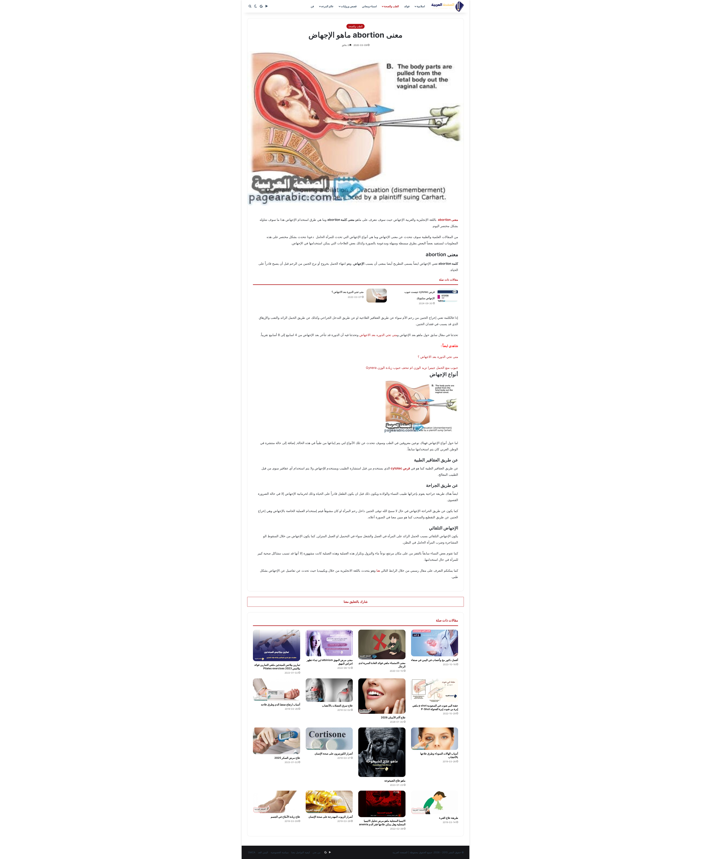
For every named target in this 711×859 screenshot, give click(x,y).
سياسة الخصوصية (280, 852)
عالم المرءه (327, 6)
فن (312, 6)
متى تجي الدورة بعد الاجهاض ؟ (348, 291)
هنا (378, 570)
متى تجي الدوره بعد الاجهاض (378, 335)
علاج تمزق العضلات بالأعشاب (337, 705)
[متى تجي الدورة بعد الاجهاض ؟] (376, 296)
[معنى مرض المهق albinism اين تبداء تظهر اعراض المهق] (329, 643)
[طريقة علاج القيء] (434, 802)
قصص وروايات (349, 6)
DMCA (251, 852)
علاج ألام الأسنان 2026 (393, 717)
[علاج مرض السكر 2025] (276, 740)
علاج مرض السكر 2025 (287, 757)
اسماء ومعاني (369, 6)
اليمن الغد (263, 852)
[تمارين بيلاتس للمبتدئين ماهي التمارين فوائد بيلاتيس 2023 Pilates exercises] (276, 645)
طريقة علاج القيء (448, 817)
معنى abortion (448, 220)
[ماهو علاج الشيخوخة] (381, 752)
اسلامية (421, 6)
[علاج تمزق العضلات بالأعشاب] (329, 690)
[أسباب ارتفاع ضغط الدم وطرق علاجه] (276, 689)
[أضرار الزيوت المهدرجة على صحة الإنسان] (329, 802)
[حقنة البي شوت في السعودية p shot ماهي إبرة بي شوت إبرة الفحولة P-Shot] (434, 690)
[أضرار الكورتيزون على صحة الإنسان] (329, 738)
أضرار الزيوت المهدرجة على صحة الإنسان (330, 816)
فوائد (407, 6)
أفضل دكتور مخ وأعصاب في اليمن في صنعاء (434, 660)
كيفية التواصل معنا (300, 852)
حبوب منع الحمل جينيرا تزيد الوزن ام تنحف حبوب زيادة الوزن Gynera (412, 368)
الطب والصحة (391, 6)
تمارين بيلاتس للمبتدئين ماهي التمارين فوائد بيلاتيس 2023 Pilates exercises (277, 666)
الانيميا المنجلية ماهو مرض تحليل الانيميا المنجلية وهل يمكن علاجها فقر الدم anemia (382, 822)
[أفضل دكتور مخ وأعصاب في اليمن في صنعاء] (434, 643)
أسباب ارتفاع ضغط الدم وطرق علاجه (280, 704)
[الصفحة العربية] (447, 6)
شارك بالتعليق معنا (356, 602)
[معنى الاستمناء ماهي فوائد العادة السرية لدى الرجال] (381, 644)
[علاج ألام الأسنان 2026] (381, 696)
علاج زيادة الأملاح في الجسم (285, 816)
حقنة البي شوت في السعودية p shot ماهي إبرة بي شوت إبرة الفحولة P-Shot (435, 707)
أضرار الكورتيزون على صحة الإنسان (334, 753)
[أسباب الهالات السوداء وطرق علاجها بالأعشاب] (434, 738)
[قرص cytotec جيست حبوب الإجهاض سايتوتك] (448, 295)
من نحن (317, 852)
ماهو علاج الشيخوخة (394, 780)
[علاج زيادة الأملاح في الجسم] (276, 802)
